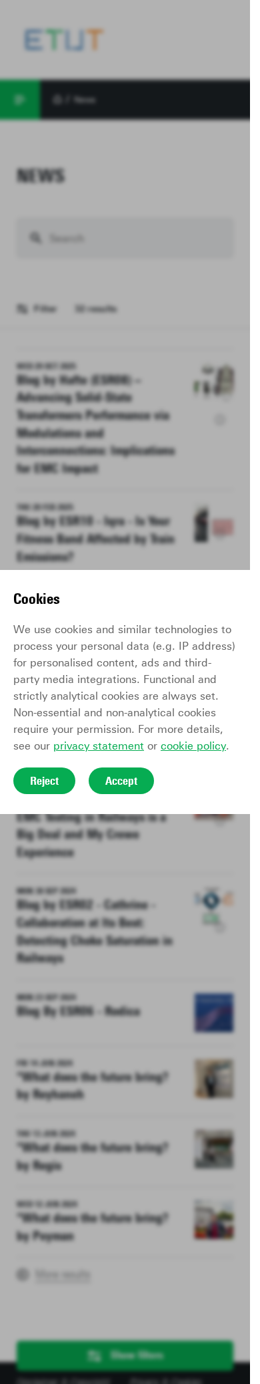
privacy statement (98, 746)
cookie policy (193, 746)
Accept (121, 780)
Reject (44, 780)
